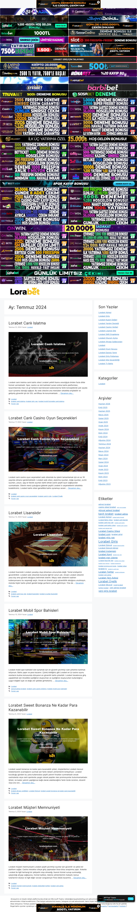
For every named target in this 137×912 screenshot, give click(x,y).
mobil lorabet (118, 585)
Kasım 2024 (103, 429)
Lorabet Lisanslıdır (25, 513)
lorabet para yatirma (103, 563)
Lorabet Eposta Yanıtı (107, 353)
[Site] (34, 101)
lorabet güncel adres (118, 545)
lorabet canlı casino (122, 525)
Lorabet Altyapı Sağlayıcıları (110, 342)
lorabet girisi (117, 534)
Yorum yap (15, 404)
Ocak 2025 (103, 422)
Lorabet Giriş (104, 316)
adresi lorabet (104, 504)
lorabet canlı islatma (18, 401)
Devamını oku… (67, 393)
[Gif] (68, 139)
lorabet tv (102, 569)
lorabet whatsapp (120, 572)
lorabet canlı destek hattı (105, 528)
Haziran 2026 (104, 404)
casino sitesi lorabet (107, 507)
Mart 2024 (103, 459)
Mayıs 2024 (103, 451)
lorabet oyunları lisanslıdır (49, 594)
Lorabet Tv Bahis (105, 364)
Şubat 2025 (103, 418)
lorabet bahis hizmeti (118, 517)
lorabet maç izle (117, 554)
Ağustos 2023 (104, 484)
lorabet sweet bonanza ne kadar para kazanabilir (58, 791)
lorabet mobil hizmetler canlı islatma (51, 401)
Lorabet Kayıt (105, 554)
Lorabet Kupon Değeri (107, 320)
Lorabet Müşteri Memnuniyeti (34, 807)
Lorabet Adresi (104, 312)
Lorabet (14, 399)
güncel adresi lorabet (18, 689)
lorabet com (104, 534)
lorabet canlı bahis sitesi (107, 525)
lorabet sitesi (122, 566)
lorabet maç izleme (108, 557)
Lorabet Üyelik (57, 496)
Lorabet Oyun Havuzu (107, 349)
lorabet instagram (107, 551)
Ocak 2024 (103, 466)
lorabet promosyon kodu (107, 566)
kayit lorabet (106, 513)
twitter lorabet (103, 588)
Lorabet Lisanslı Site (107, 331)
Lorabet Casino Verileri (108, 327)
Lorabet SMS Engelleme (108, 334)
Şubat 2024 (103, 462)
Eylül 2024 (102, 437)
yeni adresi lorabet (118, 588)
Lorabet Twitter (106, 572)
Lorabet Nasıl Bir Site (105, 560)
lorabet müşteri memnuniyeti (21, 886)
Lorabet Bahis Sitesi (105, 520)
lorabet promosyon (116, 563)
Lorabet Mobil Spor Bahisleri (33, 610)
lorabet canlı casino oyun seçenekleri (24, 496)
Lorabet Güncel (34, 791)
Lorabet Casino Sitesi (109, 531)
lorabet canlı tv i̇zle (44, 496)
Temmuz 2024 (104, 444)
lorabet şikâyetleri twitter (41, 886)
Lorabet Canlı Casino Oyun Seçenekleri (43, 418)
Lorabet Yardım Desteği (108, 323)
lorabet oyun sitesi (119, 560)
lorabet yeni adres (57, 886)
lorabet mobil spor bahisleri (57, 689)
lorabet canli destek (121, 520)
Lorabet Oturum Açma (108, 338)
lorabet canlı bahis (120, 523)
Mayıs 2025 (103, 415)
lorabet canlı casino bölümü (36, 689)
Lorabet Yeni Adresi (108, 578)
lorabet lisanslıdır (33, 594)
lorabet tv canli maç (113, 569)
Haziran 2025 (104, 411)
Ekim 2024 (103, 433)
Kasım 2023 (103, 473)
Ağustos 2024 (104, 440)
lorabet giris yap (32, 401)
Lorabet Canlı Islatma (27, 323)
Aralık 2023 (103, 469)
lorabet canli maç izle (18, 594)
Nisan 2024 (103, 455)
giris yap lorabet (121, 507)
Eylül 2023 (102, 480)
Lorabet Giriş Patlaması (108, 356)
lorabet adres (121, 514)
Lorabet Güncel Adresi (108, 548)
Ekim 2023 (103, 477)
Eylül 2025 (102, 407)
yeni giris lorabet (107, 591)
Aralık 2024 (103, 426)
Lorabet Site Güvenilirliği (108, 360)
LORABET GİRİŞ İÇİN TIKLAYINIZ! (68, 59)
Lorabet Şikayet (105, 585)
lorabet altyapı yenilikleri (19, 791)
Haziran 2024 (104, 448)
